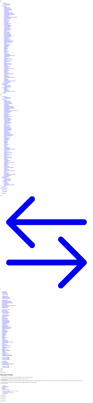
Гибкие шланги (6, 37)
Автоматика (6, 22)
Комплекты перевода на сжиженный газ (11, 110)
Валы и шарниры (7, 31)
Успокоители (6, 21)
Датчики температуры (8, 25)
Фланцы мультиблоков (8, 60)
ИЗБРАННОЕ (4, 189)
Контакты (4, 186)
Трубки (5, 57)
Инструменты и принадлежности (9, 80)
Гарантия (3, 388)
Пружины (6, 145)
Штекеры (5, 158)
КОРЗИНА (4, 193)
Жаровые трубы (7, 39)
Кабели (5, 43)
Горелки (5, 6)
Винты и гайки (6, 32)
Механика (6, 49)
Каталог (3, 5)
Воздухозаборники (7, 33)
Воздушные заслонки (7, 34)
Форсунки (6, 19)
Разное (5, 52)
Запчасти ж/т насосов (7, 42)
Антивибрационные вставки (9, 13)
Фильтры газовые (7, 18)
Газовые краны (6, 15)
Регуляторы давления (7, 111)
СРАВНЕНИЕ (4, 191)
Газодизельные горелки (8, 9)
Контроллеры (6, 79)
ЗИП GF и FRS (6, 70)
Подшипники (6, 51)
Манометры (6, 48)
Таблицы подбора (5, 364)
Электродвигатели (7, 66)
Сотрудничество (5, 83)
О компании (4, 3)
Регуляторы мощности (8, 23)
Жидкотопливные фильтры (8, 41)
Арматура (6, 69)
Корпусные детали (7, 138)
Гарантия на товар (7, 179)
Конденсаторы (6, 44)
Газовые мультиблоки (7, 35)
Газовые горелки (7, 7)
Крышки (5, 47)
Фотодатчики (6, 61)
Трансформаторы (7, 56)
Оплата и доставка (7, 85)
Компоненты (6, 104)
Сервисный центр (7, 4)
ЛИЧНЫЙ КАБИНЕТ (4, 188)
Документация (4, 87)
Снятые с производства (8, 10)
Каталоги (5, 74)
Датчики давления (7, 26)
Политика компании (7, 86)
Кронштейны (6, 45)
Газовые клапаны (7, 20)
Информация (4, 84)
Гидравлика (6, 131)
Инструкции (6, 75)
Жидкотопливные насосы (8, 40)
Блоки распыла (6, 30)
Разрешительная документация (9, 77)
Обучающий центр (7, 97)
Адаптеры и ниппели (7, 29)
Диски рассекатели (7, 38)
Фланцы (5, 59)
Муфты (5, 50)
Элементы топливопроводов (9, 73)
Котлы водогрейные (7, 81)
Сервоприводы (6, 53)
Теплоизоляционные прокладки (9, 55)
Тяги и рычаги (6, 151)
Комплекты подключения (8, 12)
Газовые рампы (6, 11)
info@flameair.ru (5, 393)
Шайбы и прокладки (7, 63)
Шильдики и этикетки (8, 64)
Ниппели (5, 165)
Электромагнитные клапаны (9, 68)
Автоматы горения (7, 28)
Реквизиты (4, 387)
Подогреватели (6, 72)
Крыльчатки (6, 46)
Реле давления (6, 16)
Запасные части (6, 27)
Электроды (6, 67)
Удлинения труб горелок (8, 152)
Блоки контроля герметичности (9, 14)
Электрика (6, 159)
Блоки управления (7, 118)
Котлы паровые (6, 82)
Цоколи (5, 62)
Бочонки (5, 124)
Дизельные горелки (7, 8)
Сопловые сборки (7, 54)
